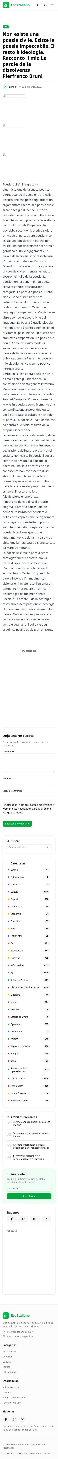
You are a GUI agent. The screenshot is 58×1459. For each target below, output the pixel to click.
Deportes (7, 1356)
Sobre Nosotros (11, 1387)
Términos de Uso (12, 1402)
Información (9, 1351)
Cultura (7, 1361)
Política (6, 1366)
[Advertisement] (29, 683)
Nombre (7, 778)
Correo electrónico (12, 790)
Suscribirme (29, 1196)
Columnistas (9, 1371)
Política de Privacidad (14, 1397)
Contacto (7, 1392)
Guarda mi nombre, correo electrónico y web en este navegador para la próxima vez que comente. (28, 808)
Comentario (9, 751)
